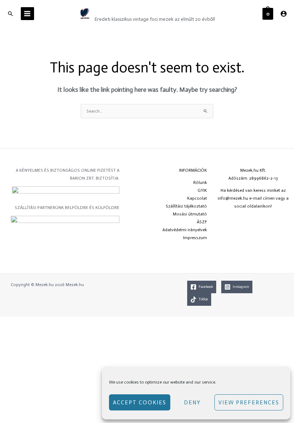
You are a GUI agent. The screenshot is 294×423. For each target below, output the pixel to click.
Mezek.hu (114, 9)
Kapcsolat (197, 198)
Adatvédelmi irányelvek (184, 229)
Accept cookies (139, 402)
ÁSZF (202, 221)
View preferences (248, 402)
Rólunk (200, 182)
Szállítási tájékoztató (186, 206)
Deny (192, 402)
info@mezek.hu (233, 198)
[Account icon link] (283, 13)
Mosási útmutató (190, 214)
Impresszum (195, 237)
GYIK (202, 190)
